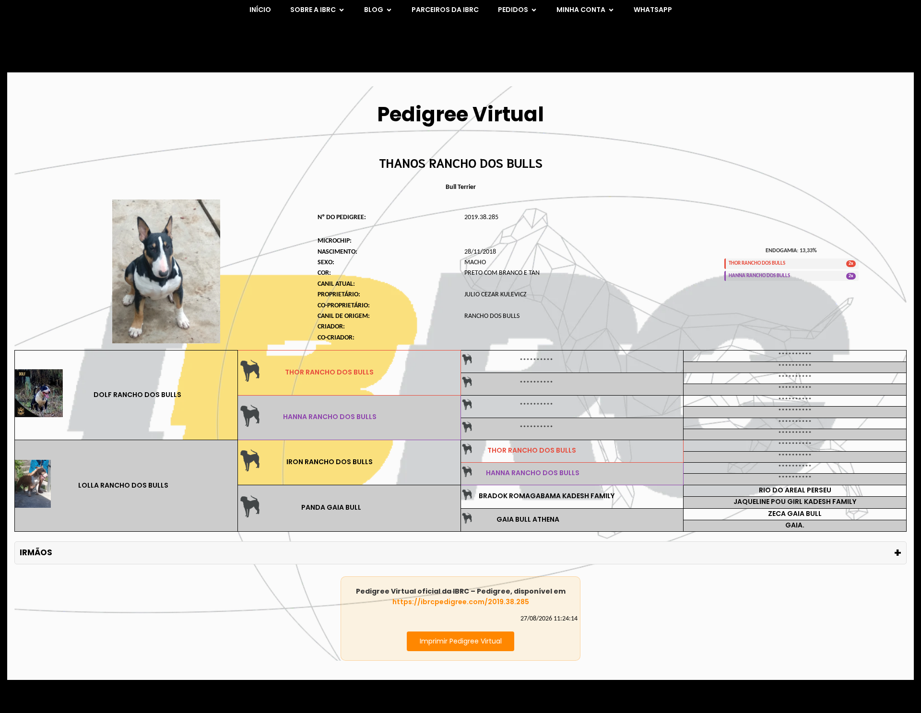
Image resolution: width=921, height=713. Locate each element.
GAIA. (794, 525)
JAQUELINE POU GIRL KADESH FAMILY (794, 501)
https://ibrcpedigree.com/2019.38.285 (460, 602)
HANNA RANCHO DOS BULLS (330, 416)
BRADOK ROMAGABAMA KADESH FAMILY (546, 496)
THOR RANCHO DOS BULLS (329, 372)
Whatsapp (653, 9)
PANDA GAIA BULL (331, 507)
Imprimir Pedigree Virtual (461, 641)
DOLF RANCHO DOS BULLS (137, 394)
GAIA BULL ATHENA (527, 519)
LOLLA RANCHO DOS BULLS (123, 485)
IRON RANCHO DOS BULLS (329, 462)
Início (260, 9)
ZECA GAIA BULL (795, 513)
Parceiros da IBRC (445, 9)
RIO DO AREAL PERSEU (795, 490)
